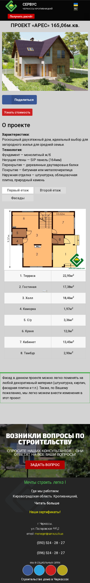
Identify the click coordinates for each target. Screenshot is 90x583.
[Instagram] (62, 570)
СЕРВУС (30, 4)
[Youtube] (51, 570)
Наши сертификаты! (45, 512)
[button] (86, 16)
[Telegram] (39, 570)
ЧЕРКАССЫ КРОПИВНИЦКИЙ (38, 9)
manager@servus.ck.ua (49, 534)
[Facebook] (28, 570)
